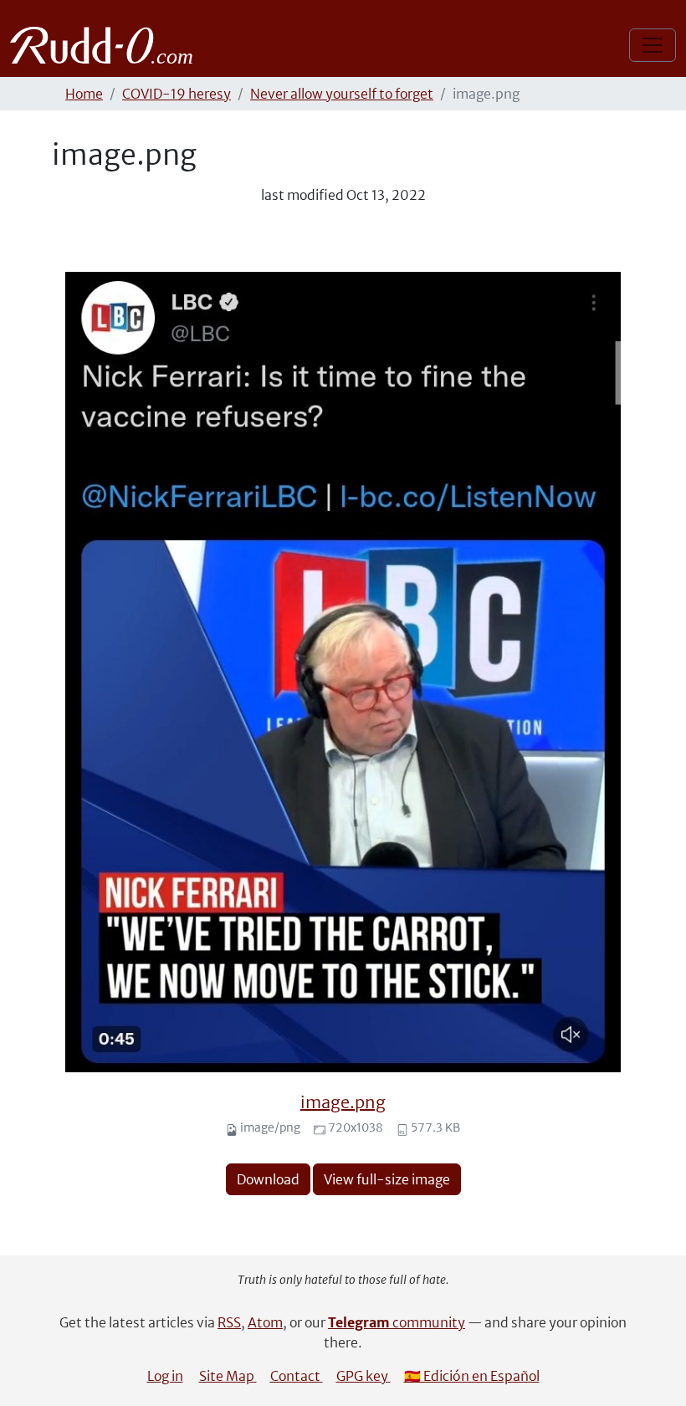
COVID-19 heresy (176, 93)
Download (268, 1179)
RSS (229, 1322)
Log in (165, 1376)
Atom (265, 1322)
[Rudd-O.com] (106, 45)
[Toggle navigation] (652, 45)
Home (84, 93)
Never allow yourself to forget (341, 93)
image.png (343, 1102)
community (396, 1322)
